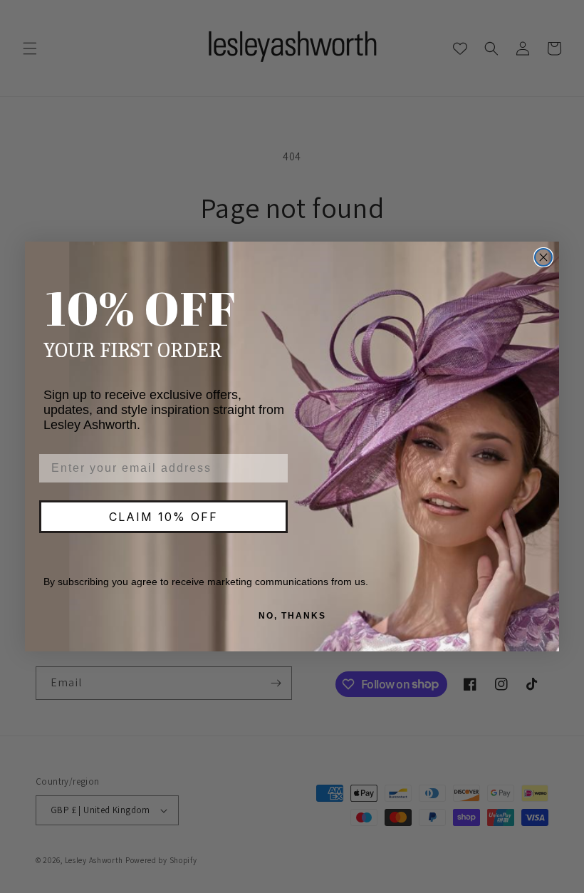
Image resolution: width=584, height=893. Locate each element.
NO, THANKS (292, 616)
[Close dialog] (543, 257)
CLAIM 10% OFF (163, 517)
